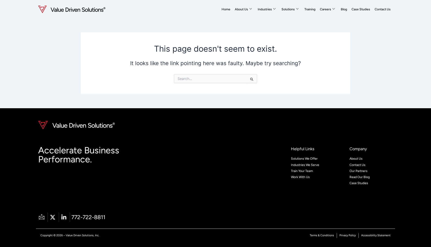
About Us (241, 9)
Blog (344, 9)
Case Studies (361, 9)
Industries (265, 9)
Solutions (288, 9)
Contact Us (383, 9)
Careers (325, 9)
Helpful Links (302, 148)
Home (226, 9)
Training (309, 9)
